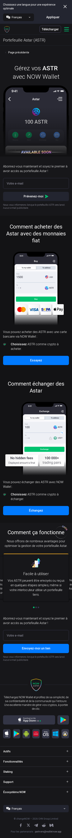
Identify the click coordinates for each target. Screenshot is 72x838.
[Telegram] (36, 825)
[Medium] (51, 825)
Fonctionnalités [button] (13, 761)
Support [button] (8, 781)
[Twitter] (28, 825)
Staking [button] (8, 771)
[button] (7, 29)
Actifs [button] (7, 751)
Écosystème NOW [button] (14, 792)
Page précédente (18, 52)
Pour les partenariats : (36, 831)
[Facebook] (20, 825)
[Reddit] (43, 825)
